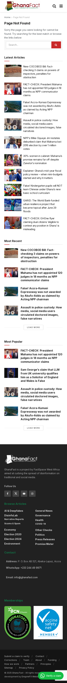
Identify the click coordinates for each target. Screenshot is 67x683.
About (38, 660)
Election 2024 (12, 538)
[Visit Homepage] (22, 6)
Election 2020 (12, 534)
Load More (33, 327)
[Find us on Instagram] (32, 494)
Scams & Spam (12, 523)
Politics (40, 534)
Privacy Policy (26, 667)
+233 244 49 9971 (31, 567)
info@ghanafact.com (26, 577)
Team (26, 660)
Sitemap (8, 667)
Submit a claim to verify (16, 656)
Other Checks (43, 530)
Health (39, 520)
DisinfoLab (11, 515)
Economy (10, 529)
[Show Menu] (61, 6)
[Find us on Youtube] (24, 494)
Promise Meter (44, 543)
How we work (11, 664)
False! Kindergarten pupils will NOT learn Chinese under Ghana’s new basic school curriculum (42, 189)
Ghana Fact (17, 672)
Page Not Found (21, 17)
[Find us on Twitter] (16, 494)
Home (7, 17)
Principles (46, 664)
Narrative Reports (14, 519)
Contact (40, 656)
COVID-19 (40, 524)
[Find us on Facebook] (7, 494)
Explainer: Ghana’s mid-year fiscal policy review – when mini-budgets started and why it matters (43, 174)
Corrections (10, 660)
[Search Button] (54, 6)
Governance (42, 515)
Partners (29, 664)
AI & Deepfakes (13, 510)
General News (44, 510)
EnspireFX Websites (32, 676)
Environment (12, 543)
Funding (52, 660)
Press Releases (45, 539)
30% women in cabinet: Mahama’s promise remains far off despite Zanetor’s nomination (42, 159)
